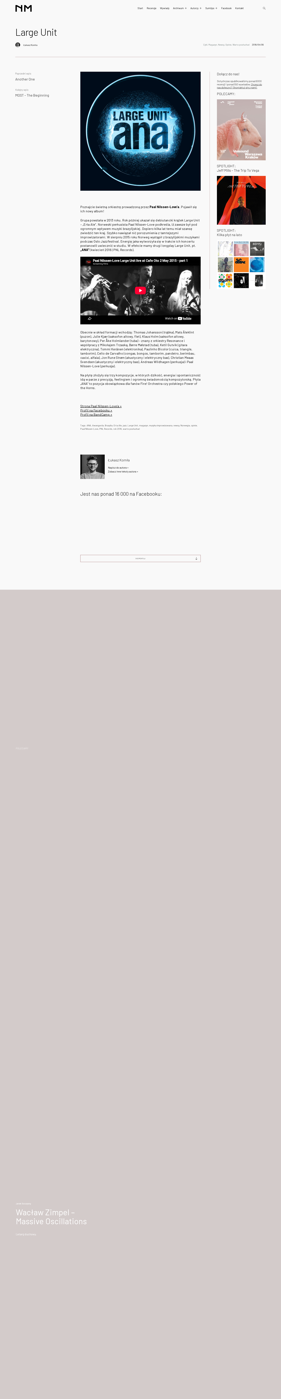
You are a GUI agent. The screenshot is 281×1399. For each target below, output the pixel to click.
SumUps (209, 8)
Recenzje (151, 8)
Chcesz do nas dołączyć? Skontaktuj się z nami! (239, 86)
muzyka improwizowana (160, 425)
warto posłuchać (131, 428)
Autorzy (194, 8)
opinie (194, 425)
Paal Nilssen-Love (89, 428)
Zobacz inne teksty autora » (123, 471)
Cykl (205, 44)
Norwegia (185, 425)
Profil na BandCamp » (96, 414)
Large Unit (133, 425)
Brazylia (109, 425)
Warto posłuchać (241, 44)
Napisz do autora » (118, 467)
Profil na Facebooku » (96, 410)
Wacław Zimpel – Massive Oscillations (51, 1216)
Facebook (226, 8)
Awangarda (98, 425)
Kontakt (239, 8)
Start (140, 8)
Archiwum (178, 8)
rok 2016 (117, 428)
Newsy (221, 44)
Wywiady (164, 8)
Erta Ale (118, 425)
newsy (176, 425)
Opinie (228, 44)
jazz (125, 425)
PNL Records (105, 428)
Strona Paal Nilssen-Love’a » (101, 406)
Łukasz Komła (30, 45)
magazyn (143, 425)
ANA (89, 425)
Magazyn (212, 44)
